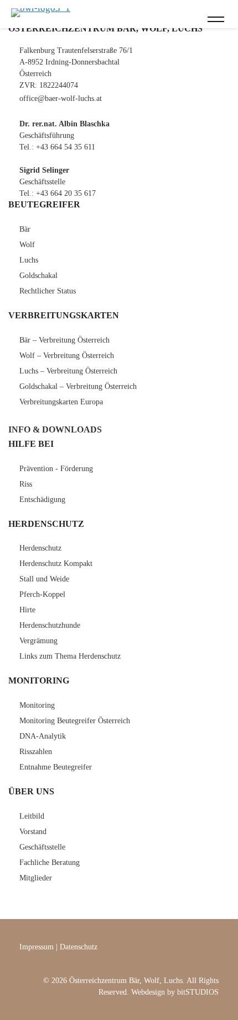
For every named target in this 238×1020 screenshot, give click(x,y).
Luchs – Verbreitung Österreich (68, 371)
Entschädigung (42, 499)
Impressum (36, 947)
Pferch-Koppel (42, 594)
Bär (24, 229)
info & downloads (55, 429)
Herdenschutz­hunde (49, 625)
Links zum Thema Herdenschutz (70, 656)
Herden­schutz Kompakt (55, 563)
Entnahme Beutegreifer (55, 767)
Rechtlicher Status (47, 291)
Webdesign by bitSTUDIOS (175, 992)
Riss (25, 484)
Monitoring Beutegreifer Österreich (74, 721)
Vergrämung (38, 641)
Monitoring (37, 705)
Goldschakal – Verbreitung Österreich (78, 386)
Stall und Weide (44, 579)
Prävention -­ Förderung (56, 468)
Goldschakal (38, 275)
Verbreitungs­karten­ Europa (61, 402)
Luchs (28, 260)
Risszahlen (35, 751)
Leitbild (31, 816)
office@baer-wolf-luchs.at (60, 98)
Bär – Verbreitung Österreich (64, 340)
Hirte (27, 610)
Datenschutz (78, 947)
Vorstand (32, 831)
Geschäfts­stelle (42, 847)
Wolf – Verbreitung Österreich (66, 355)
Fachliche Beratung (49, 862)
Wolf (27, 245)
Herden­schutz (40, 548)
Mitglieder (35, 878)
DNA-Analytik (42, 736)
